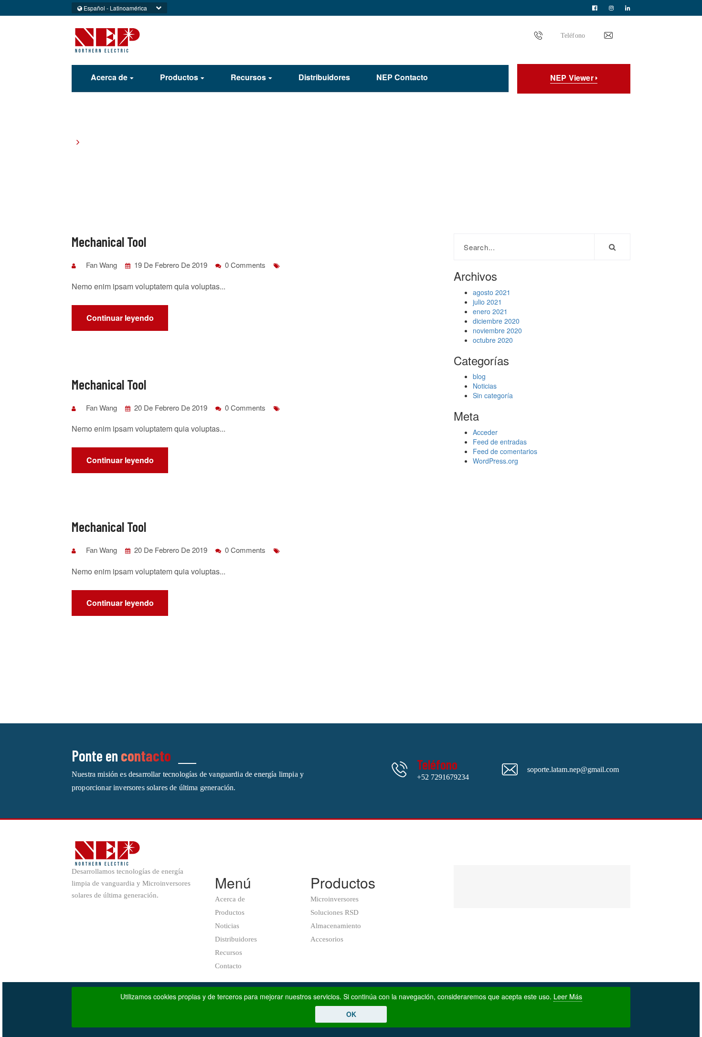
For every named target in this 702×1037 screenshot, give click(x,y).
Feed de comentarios (505, 451)
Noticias (485, 386)
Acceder (485, 432)
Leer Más (567, 996)
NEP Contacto (402, 77)
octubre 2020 (493, 340)
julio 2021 (487, 302)
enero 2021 (490, 311)
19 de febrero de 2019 (169, 265)
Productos (179, 78)
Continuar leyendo (120, 317)
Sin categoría (493, 395)
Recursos (248, 78)
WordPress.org (495, 461)
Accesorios (326, 939)
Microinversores (334, 899)
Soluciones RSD (334, 912)
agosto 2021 (492, 292)
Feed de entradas (500, 441)
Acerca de (109, 78)
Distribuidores (324, 77)
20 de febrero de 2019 (169, 407)
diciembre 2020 (496, 321)
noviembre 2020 (497, 330)
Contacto (228, 966)
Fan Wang (101, 265)
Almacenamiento (335, 926)
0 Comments (244, 265)
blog (479, 376)
